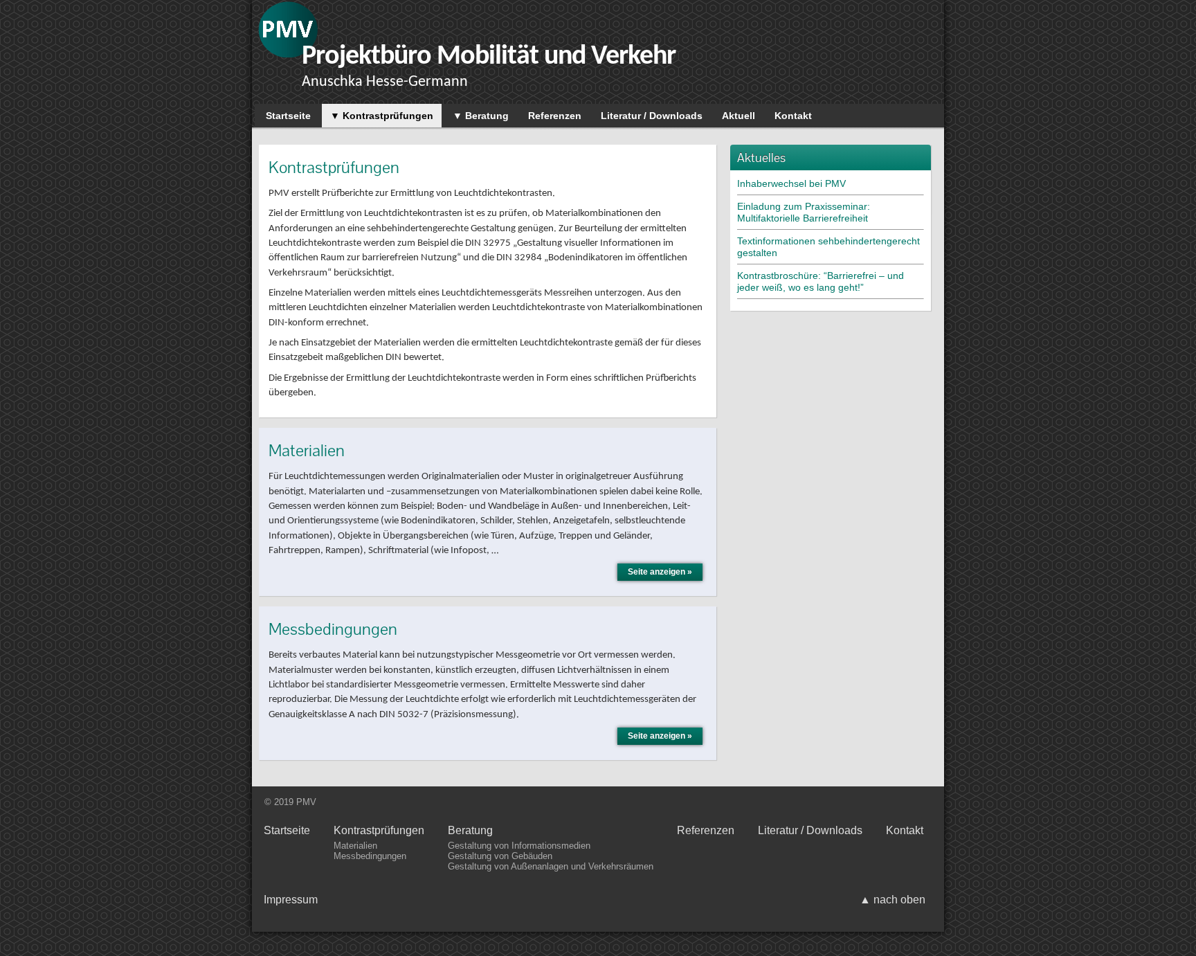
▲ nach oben (892, 899)
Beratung (470, 830)
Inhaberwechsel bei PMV (791, 183)
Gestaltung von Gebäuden (500, 856)
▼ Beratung (481, 115)
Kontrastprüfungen (379, 830)
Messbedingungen (370, 856)
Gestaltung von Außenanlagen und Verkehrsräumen (550, 866)
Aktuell (738, 115)
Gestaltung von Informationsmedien (519, 845)
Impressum (291, 899)
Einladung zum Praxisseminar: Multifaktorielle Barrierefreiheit (803, 212)
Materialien (355, 845)
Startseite (288, 115)
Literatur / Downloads (652, 115)
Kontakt (793, 115)
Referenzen (554, 115)
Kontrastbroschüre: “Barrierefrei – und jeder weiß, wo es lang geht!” (820, 281)
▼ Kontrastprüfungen (381, 115)
